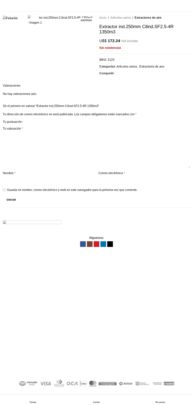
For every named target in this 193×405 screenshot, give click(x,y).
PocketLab (113, 369)
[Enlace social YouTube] (96, 244)
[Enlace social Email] (121, 73)
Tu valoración (13, 128)
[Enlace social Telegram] (130, 73)
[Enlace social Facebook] (117, 73)
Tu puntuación (12, 121)
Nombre (9, 173)
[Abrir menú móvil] (4, 5)
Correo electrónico (111, 173)
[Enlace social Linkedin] (103, 244)
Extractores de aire (148, 17)
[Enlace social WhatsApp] (125, 73)
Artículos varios (120, 17)
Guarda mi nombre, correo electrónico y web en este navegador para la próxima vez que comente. (72, 189)
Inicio (102, 17)
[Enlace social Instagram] (90, 244)
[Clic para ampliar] (35, 18)
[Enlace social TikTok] (110, 244)
